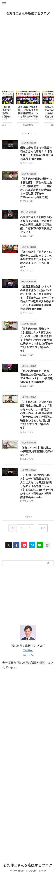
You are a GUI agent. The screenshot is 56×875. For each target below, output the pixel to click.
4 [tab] (31, 133)
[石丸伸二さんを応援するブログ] (32, 545)
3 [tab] (28, 133)
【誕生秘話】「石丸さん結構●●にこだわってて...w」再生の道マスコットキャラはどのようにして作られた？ (37, 259)
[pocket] (24, 545)
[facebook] (16, 545)
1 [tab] (22, 133)
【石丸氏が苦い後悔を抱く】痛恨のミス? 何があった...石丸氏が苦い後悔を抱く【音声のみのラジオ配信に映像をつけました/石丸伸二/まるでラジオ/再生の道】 (36, 339)
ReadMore (28, 125)
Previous (5, 110)
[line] (40, 545)
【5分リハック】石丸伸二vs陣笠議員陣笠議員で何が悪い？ (36, 451)
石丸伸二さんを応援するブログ (28, 13)
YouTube (28, 655)
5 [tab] (35, 133)
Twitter (28, 650)
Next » (28, 516)
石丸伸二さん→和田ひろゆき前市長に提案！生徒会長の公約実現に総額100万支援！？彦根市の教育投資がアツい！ (36, 225)
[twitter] (8, 545)
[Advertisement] (28, 55)
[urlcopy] (47, 545)
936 (43, 528)
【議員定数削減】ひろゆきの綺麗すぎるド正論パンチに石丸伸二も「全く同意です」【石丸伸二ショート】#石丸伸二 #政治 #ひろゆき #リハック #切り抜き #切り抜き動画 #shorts (37, 297)
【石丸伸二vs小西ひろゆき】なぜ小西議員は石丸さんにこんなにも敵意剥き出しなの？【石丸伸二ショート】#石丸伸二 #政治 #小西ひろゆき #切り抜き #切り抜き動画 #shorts (36, 486)
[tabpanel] (28, 110)
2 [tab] (25, 133)
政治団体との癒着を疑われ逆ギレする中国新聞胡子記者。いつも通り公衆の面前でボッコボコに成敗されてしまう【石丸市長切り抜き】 (28, 116)
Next (51, 110)
